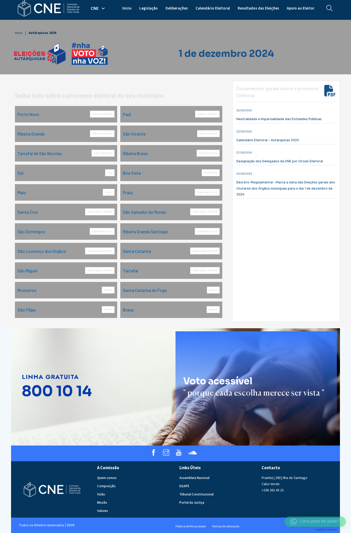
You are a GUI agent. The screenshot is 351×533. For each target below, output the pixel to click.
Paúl (127, 114)
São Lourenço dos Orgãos (41, 251)
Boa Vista (132, 172)
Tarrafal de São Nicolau (39, 153)
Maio (21, 192)
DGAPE (184, 486)
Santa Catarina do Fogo (145, 290)
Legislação (148, 8)
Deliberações (176, 8)
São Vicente (134, 133)
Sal (20, 172)
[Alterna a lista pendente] (103, 8)
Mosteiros (26, 290)
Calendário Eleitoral (213, 8)
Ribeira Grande (31, 133)
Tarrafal (130, 270)
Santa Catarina (137, 251)
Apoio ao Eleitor (301, 8)
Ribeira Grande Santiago (145, 231)
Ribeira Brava (135, 153)
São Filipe (26, 309)
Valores (102, 511)
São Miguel (27, 270)
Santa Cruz (27, 212)
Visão (101, 494)
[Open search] (329, 8)
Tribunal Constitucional (196, 494)
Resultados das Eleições (258, 8)
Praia (128, 192)
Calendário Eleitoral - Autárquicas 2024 (267, 140)
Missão (102, 502)
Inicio (127, 8)
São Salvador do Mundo (145, 212)
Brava (128, 309)
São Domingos (31, 231)
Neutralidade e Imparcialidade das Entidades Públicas (279, 119)
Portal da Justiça (191, 502)
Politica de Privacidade (191, 526)
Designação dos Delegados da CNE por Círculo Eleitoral (279, 161)
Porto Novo (28, 114)
